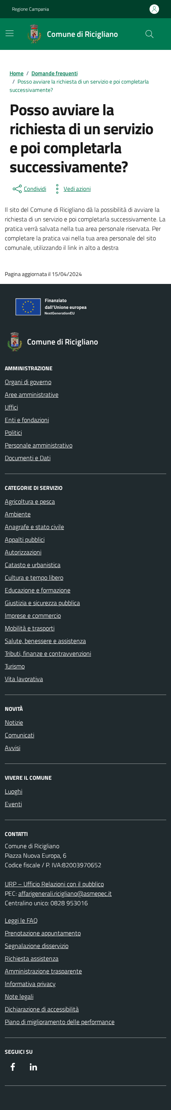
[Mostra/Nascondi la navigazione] (9, 33)
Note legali (19, 996)
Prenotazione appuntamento (43, 933)
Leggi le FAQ (21, 920)
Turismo (15, 666)
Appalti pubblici (25, 539)
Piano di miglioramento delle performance (60, 1021)
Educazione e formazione (37, 590)
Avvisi (12, 747)
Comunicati (19, 735)
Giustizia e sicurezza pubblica (42, 602)
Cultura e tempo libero (34, 577)
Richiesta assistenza (31, 958)
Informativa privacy (30, 983)
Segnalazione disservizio (36, 945)
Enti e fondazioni (27, 420)
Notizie (14, 722)
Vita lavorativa (24, 679)
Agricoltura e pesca (30, 501)
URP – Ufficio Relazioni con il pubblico (54, 884)
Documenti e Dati (28, 458)
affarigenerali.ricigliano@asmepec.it (65, 893)
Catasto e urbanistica (32, 564)
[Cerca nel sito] (149, 34)
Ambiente (18, 514)
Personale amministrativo (38, 445)
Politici (13, 432)
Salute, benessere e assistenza (45, 640)
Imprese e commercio (33, 615)
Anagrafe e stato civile (34, 526)
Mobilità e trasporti (29, 628)
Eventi (13, 804)
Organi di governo (28, 382)
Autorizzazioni (23, 552)
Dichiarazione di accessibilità (42, 1009)
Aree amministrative (31, 394)
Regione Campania (30, 9)
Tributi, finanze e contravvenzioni (48, 653)
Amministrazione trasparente (43, 971)
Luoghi (13, 791)
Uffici (11, 407)
